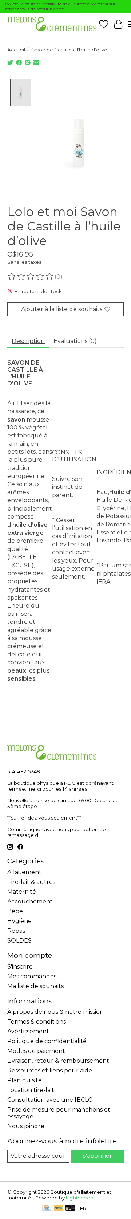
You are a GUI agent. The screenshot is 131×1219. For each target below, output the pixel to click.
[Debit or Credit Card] (70, 1208)
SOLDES (19, 940)
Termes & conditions (36, 1021)
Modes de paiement (36, 1050)
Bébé (15, 911)
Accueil (16, 49)
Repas (16, 930)
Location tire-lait (30, 1090)
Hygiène (19, 921)
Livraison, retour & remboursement (58, 1060)
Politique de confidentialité (47, 1041)
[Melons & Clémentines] (51, 24)
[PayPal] (58, 1208)
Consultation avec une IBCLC (49, 1099)
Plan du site (24, 1080)
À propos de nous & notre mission (55, 1011)
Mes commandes (31, 976)
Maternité (21, 891)
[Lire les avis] (31, 276)
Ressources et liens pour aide (49, 1070)
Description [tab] (28, 341)
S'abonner (97, 1155)
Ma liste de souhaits (35, 986)
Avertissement (28, 1031)
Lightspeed (80, 1198)
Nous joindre (25, 1126)
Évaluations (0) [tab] (75, 341)
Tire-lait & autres (31, 882)
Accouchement (30, 901)
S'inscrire (20, 966)
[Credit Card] (46, 1208)
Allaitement (24, 872)
